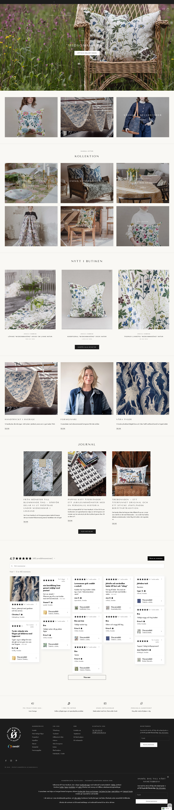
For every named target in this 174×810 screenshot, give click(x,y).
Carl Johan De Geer (105, 791)
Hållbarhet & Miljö (58, 737)
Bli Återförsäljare (78, 737)
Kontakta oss (77, 730)
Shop (52, 15)
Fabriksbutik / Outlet (58, 754)
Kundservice (96, 15)
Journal (120, 15)
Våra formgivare (57, 744)
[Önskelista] (164, 9)
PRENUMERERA (151, 801)
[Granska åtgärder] (36, 604)
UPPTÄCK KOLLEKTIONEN (87, 53)
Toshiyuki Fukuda (128, 791)
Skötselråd (35, 747)
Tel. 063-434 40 (97, 730)
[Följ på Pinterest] (16, 761)
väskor (80, 787)
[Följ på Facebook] (6, 761)
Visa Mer (62, 598)
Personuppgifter (36, 750)
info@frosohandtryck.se (99, 733)
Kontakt (34, 730)
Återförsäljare (57, 750)
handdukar (72, 787)
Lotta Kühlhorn (115, 791)
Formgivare (80, 15)
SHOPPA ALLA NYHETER (87, 347)
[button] (54, 558)
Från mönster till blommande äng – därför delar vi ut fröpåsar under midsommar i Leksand (41, 505)
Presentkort (35, 737)
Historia (55, 740)
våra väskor (77, 798)
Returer (34, 744)
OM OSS (109, 15)
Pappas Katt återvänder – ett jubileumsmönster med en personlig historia (86, 502)
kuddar (62, 787)
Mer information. (161, 788)
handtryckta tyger (85, 785)
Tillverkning (56, 730)
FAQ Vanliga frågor (38, 734)
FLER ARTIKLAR (87, 531)
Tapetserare (77, 734)
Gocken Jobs (81, 791)
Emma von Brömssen (92, 791)
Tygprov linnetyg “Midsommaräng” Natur (143, 336)
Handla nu (31, 120)
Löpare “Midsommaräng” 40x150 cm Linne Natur (30, 336)
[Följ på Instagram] (11, 761)
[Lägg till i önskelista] (53, 271)
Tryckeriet (55, 734)
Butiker (55, 747)
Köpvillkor (35, 740)
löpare (66, 787)
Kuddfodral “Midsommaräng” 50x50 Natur (87, 336)
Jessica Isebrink (30, 334)
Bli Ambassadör (78, 740)
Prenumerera (148, 745)
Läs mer (7, 428)
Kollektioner (64, 15)
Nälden (113, 785)
